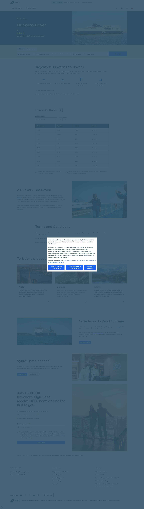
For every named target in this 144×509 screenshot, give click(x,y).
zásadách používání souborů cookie (75, 260)
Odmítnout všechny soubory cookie (74, 267)
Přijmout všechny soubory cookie (56, 267)
